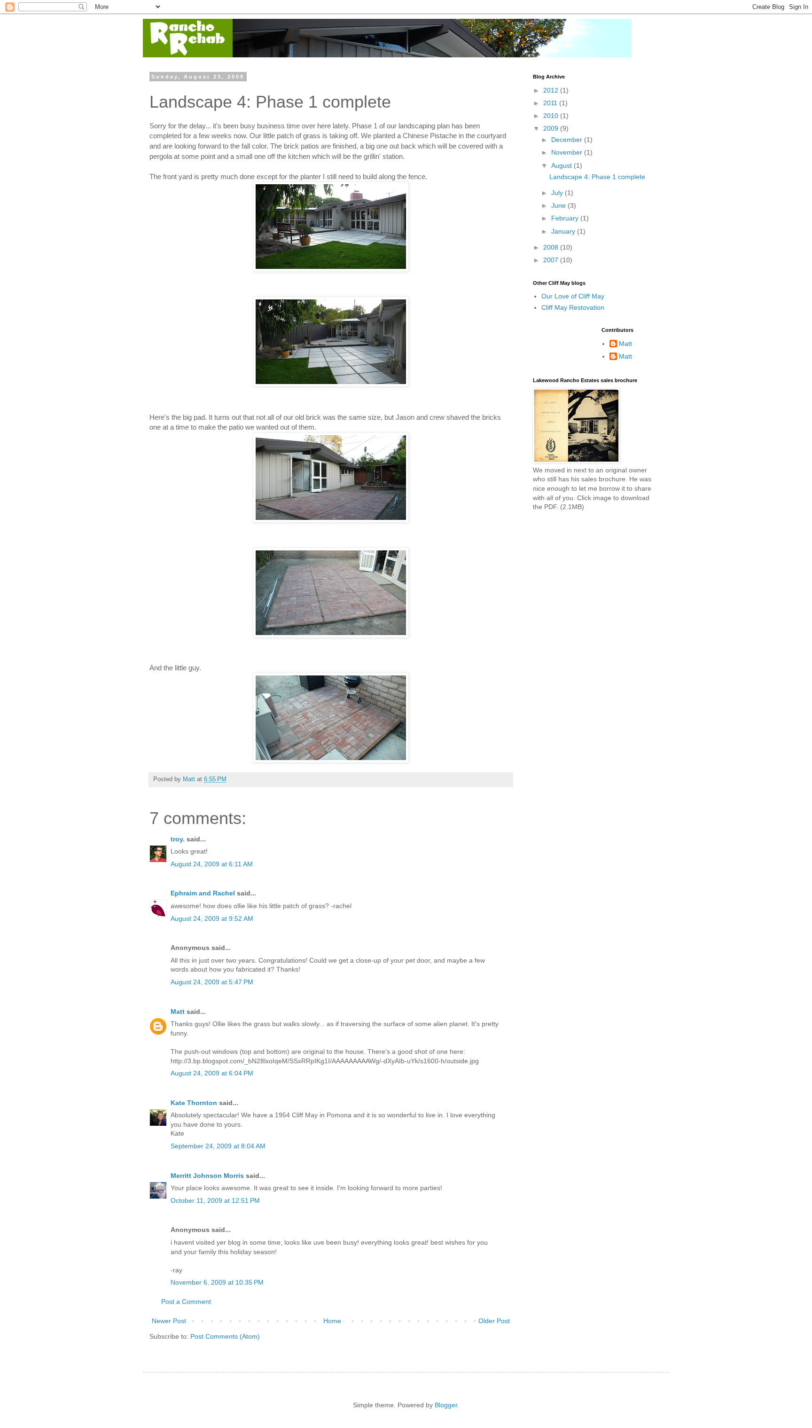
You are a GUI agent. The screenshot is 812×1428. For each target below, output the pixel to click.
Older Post (494, 1321)
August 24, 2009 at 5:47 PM (212, 982)
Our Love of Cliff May (572, 296)
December (567, 139)
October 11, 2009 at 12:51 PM (215, 1200)
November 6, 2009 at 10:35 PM (217, 1282)
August (562, 165)
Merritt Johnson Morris (207, 1175)
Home (332, 1321)
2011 (551, 103)
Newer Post (169, 1321)
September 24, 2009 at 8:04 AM (218, 1146)
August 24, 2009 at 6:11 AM (212, 864)
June (559, 205)
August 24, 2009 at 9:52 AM (212, 918)
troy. (178, 839)
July (558, 192)
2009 (551, 128)
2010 (551, 115)
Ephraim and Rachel (203, 893)
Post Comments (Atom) (225, 1336)
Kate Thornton (194, 1102)
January (564, 231)
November (567, 152)
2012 (551, 90)
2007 (551, 260)
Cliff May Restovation (572, 307)
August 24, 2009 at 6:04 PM (212, 1073)
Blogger (446, 1405)
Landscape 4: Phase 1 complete (597, 176)
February (565, 218)
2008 (551, 247)
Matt (178, 1011)
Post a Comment (186, 1301)
